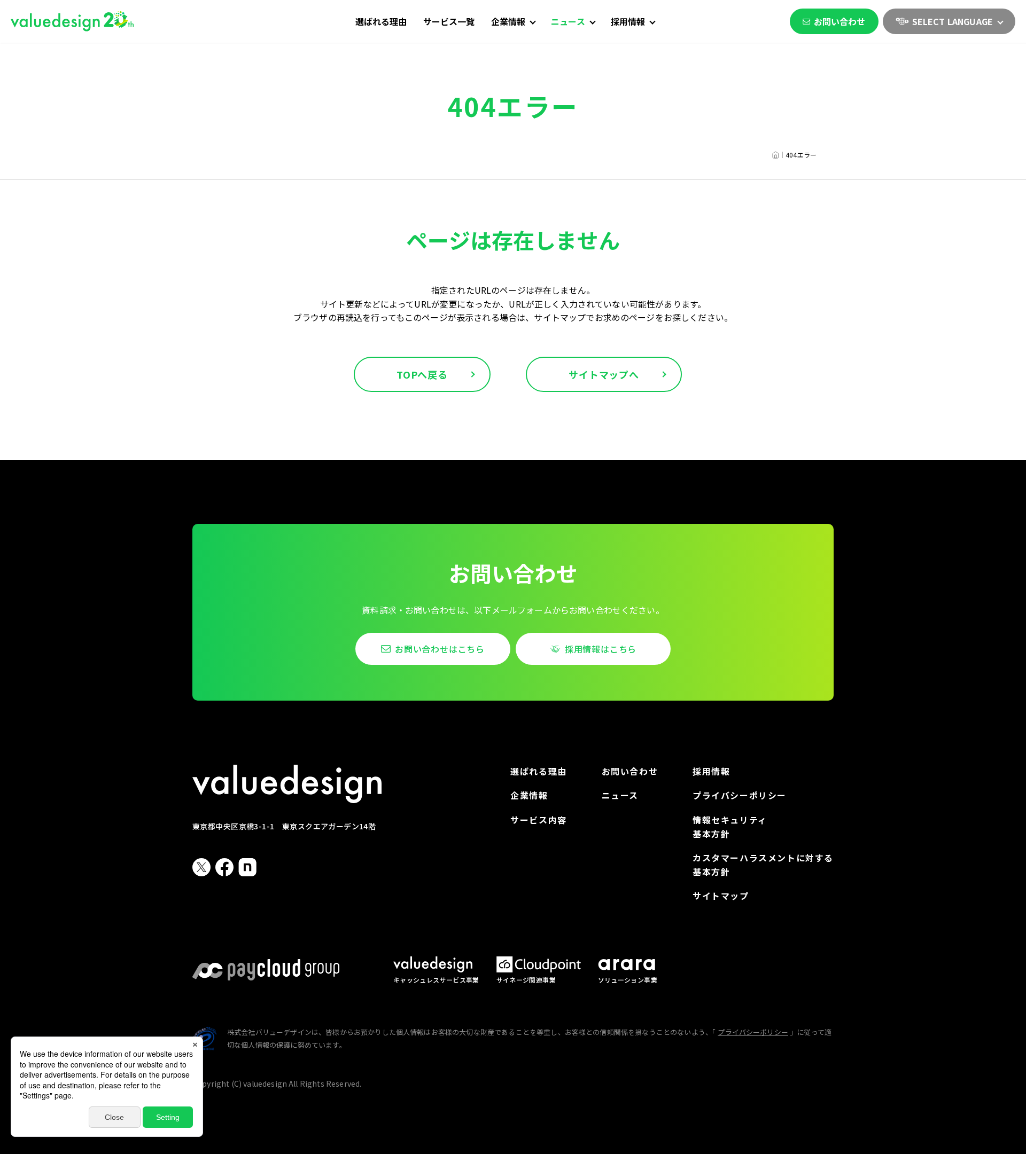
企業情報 (529, 795)
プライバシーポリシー (740, 795)
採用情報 (711, 771)
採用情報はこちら (600, 648)
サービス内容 (538, 819)
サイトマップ (721, 895)
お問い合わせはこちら (440, 648)
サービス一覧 (449, 21)
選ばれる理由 (381, 21)
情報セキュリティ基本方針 (730, 826)
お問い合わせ (840, 21)
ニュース (620, 795)
